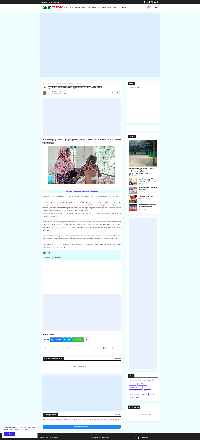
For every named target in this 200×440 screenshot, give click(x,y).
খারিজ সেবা (150, 380)
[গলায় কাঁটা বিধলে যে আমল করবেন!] (133, 199)
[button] (156, 7)
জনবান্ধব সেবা (133, 384)
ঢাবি (140, 387)
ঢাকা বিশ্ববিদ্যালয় (133, 387)
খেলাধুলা (104, 7)
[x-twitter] (152, 2)
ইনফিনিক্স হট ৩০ (133, 380)
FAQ (50, 2)
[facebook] (144, 2)
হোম (43, 83)
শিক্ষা (99, 7)
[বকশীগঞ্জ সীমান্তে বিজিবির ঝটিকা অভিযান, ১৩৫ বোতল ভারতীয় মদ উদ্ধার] (133, 207)
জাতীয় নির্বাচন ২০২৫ (143, 384)
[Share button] (86, 339)
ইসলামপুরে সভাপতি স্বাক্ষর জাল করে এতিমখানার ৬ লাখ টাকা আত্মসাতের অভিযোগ (142, 170)
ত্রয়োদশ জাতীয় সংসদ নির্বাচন (136, 391)
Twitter (68, 340)
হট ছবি (131, 398)
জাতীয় (71, 7)
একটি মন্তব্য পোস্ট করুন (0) (82, 427)
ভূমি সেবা (152, 394)
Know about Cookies (20, 429)
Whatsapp (78, 340)
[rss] (157, 2)
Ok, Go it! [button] (9, 434)
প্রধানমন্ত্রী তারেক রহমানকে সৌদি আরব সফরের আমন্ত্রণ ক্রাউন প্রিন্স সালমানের (147, 180)
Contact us (57, 2)
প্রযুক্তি (114, 7)
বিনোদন (109, 7)
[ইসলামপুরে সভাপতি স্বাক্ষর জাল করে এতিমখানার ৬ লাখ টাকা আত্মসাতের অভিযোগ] (143, 153)
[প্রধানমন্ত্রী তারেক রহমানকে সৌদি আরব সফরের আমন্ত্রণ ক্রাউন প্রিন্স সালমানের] (133, 181)
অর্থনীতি (94, 7)
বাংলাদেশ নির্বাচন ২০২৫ (134, 394)
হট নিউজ (137, 398)
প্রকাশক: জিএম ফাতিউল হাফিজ (101, 438)
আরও (123, 7)
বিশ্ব (89, 7)
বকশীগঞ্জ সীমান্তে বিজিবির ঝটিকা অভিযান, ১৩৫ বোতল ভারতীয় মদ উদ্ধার (147, 206)
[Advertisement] (100, 45)
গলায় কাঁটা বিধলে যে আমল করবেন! (146, 196)
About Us (44, 2)
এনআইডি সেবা (142, 380)
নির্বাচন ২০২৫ (147, 391)
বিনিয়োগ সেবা (144, 394)
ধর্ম (119, 7)
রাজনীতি (77, 7)
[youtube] (154, 2)
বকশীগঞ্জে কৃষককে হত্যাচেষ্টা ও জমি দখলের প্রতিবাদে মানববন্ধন (148, 188)
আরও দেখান (118, 359)
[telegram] (149, 2)
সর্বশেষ (65, 7)
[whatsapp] (147, 2)
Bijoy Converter (142, 438)
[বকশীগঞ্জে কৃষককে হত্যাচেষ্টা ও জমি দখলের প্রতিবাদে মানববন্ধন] (133, 190)
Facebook (57, 340)
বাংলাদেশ (84, 7)
